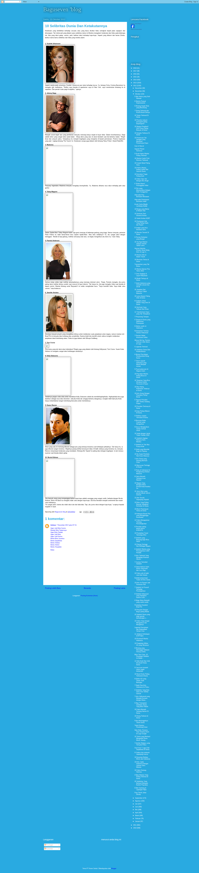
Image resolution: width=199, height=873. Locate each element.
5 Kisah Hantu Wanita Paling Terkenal (142, 154)
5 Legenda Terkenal (141, 347)
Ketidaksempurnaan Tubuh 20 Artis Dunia (142, 579)
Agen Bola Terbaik (57, 532)
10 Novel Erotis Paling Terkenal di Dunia (142, 675)
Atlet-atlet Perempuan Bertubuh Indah (142, 200)
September (139, 798)
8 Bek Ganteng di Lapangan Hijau (140, 789)
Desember (138, 88)
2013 (135, 83)
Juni (136, 807)
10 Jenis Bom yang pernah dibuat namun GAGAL (142, 493)
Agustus (138, 801)
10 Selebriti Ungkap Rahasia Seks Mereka (141, 440)
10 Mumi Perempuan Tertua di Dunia (141, 510)
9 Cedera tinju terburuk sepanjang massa (142, 753)
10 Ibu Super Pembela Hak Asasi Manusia (142, 455)
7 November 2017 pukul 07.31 (67, 525)
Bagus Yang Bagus (136, 23)
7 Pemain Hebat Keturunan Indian (141, 336)
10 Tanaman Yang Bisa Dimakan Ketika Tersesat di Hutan (142, 382)
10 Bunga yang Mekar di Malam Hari (142, 210)
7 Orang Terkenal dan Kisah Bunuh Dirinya (142, 111)
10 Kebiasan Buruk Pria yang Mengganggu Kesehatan (142, 515)
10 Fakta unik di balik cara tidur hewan (142, 574)
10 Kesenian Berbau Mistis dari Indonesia (142, 758)
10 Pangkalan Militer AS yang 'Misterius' (142, 644)
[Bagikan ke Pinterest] (93, 512)
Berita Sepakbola (56, 541)
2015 (135, 77)
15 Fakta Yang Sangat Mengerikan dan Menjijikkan (142, 622)
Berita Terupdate (56, 547)
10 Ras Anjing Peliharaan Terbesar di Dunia (142, 388)
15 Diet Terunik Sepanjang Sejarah (142, 498)
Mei (136, 809)
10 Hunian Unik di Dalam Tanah (140, 256)
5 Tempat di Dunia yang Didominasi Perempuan (142, 321)
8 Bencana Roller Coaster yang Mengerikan (140, 422)
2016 (135, 74)
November (138, 91)
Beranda (87, 588)
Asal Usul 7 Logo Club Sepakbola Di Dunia (142, 748)
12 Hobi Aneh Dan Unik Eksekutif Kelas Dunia (142, 662)
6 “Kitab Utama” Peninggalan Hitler (141, 184)
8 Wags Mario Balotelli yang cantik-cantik (142, 601)
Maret (137, 815)
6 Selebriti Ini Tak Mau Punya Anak (142, 445)
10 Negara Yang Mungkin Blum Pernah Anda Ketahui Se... (142, 485)
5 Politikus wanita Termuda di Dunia (141, 416)
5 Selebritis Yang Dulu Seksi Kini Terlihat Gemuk (142, 691)
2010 (135, 828)
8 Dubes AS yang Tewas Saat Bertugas (140, 680)
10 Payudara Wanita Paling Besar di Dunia (141, 375)
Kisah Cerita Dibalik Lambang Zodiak (141, 205)
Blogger (113, 868)
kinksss (53, 525)
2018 (135, 68)
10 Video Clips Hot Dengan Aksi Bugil (141, 180)
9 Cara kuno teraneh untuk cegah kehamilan (141, 669)
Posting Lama (119, 588)
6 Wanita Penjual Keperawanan (140, 102)
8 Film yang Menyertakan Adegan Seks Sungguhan (142, 190)
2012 (135, 85)
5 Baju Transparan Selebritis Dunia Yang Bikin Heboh (141, 704)
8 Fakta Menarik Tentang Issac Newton (140, 478)
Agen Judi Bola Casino (58, 528)
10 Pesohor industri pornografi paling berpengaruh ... (141, 121)
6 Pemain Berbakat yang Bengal (141, 238)
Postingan (49, 845)
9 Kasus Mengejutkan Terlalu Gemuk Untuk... (142, 428)
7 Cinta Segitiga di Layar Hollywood (141, 274)
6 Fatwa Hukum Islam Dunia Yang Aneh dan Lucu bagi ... (142, 568)
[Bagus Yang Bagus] (133, 27)
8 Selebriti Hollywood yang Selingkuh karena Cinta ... (141, 595)
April (137, 812)
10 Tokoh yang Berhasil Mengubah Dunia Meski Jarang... (142, 738)
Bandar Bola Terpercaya (59, 530)
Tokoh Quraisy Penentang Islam (141, 726)
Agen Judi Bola (56, 534)
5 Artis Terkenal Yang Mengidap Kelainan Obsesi (142, 557)
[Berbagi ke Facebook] (91, 512)
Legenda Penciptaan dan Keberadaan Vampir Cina (141, 629)
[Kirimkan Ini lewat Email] (84, 512)
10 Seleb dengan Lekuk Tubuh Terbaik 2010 (142, 434)
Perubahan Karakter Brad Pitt (141, 606)
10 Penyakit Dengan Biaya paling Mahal (142, 610)
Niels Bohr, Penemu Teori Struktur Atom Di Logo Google (142, 732)
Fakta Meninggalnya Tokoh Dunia (141, 721)
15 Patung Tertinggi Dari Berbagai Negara (142, 545)
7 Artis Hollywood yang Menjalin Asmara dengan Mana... (142, 698)
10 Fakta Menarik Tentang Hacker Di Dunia (142, 711)
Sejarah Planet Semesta (139, 150)
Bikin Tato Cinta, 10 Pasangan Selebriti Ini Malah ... (142, 656)
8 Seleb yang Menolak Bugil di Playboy (142, 450)
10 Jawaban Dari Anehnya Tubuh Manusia (141, 291)
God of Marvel (139, 146)
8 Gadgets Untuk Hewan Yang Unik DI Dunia (142, 302)
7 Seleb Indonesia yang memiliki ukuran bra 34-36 (142, 285)
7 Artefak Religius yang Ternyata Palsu (142, 744)
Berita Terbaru (55, 543)
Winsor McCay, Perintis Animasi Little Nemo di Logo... (142, 342)
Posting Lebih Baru (53, 588)
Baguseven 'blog (62, 9)
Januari (137, 821)
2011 (135, 825)
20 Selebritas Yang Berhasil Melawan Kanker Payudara (141, 783)
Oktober (138, 94)
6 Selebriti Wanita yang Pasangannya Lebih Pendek (142, 550)
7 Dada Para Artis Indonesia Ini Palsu (142, 686)
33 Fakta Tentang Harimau (140, 771)
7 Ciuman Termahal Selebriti (141, 563)
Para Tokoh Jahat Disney (140, 793)
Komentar (49, 849)
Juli (136, 804)
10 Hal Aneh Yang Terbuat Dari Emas (142, 308)
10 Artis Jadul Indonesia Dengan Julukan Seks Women (141, 764)
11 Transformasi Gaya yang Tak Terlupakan (142, 313)
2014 (135, 80)
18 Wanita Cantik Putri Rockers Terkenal (142, 159)
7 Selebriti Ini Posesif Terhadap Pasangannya (142, 589)
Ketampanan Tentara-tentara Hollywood (142, 332)
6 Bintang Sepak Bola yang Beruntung (142, 107)
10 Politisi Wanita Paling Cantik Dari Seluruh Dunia (141, 169)
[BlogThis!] (86, 512)
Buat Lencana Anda (136, 29)
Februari (138, 818)
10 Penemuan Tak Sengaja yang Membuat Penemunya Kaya (141, 140)
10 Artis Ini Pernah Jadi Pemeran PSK (142, 583)
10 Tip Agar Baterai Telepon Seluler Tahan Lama (141, 243)
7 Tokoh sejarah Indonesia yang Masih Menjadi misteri (140, 363)
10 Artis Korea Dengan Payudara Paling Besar (142, 395)
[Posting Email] (80, 512)
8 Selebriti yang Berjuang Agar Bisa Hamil (142, 539)
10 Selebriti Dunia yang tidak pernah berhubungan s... (142, 616)
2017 (135, 71)
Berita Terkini (55, 545)
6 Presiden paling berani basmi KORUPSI (140, 528)
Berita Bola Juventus (57, 538)
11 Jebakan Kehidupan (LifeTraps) (142, 635)
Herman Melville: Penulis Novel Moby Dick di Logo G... (142, 250)
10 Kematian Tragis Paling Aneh (141, 175)
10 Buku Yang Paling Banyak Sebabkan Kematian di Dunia (141, 504)
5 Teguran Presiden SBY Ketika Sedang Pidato (142, 401)
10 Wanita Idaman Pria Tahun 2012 (142, 270)
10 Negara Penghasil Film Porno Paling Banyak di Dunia (141, 128)
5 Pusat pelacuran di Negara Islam (141, 370)
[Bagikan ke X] (89, 512)
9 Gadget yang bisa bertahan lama (141, 228)
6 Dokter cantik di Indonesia (140, 327)
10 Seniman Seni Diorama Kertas (141, 214)
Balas (52, 550)
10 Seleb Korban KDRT (142, 218)
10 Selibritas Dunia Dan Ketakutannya (142, 350)
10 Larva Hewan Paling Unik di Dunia (142, 297)
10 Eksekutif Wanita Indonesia (141, 639)
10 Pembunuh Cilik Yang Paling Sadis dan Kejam (141, 223)
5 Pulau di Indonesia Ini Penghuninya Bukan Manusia (142, 471)
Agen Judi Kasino (56, 536)
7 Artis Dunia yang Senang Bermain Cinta (141, 460)
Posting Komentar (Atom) (89, 595)
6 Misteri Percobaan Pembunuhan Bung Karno (142, 356)
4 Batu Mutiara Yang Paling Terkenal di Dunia (141, 776)
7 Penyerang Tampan (142, 317)
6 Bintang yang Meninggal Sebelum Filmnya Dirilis (142, 649)
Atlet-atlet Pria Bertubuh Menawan (142, 196)
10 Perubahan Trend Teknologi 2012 (141, 534)
